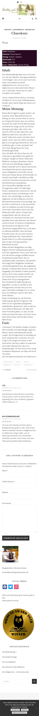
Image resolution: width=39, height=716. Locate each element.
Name (5, 471)
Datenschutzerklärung (19, 712)
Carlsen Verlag (8, 362)
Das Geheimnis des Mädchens (13, 667)
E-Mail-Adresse (8, 481)
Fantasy (8, 30)
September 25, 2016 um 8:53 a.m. (11, 388)
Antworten (6, 391)
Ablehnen (25, 710)
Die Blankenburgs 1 (9, 652)
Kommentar (6, 503)
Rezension (30, 30)
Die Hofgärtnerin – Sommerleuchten (15, 672)
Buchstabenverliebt (11, 416)
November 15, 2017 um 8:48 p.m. (11, 419)
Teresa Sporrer (28, 365)
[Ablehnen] (36, 708)
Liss (3, 385)
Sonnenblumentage (9, 657)
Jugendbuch (18, 30)
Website (5, 492)
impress (26, 362)
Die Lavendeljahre (9, 662)
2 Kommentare (31, 370)
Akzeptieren (15, 710)
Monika (8, 370)
